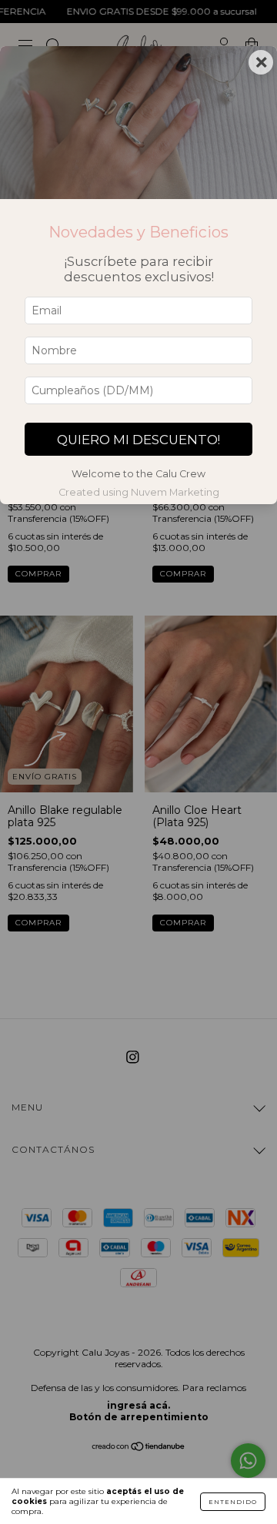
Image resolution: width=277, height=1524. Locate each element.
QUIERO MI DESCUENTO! (138, 439)
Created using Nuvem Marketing (138, 492)
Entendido (233, 1502)
